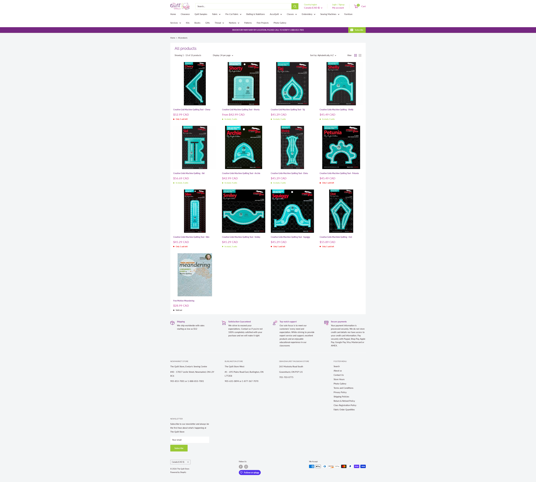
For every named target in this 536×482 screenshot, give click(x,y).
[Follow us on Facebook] (241, 467)
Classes (290, 14)
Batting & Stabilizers (255, 14)
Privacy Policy (340, 392)
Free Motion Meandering (183, 300)
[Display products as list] (360, 55)
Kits (188, 22)
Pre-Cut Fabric (231, 14)
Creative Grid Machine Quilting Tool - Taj (288, 109)
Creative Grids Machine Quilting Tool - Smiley (241, 237)
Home (173, 14)
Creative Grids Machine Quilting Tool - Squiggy (290, 237)
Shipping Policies (341, 396)
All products (182, 38)
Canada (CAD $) (178, 462)
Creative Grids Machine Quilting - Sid (188, 173)
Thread (218, 22)
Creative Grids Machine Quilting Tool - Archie (241, 173)
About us (338, 370)
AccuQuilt (274, 14)
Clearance (185, 14)
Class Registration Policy (345, 405)
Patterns (248, 22)
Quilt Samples (201, 14)
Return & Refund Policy (344, 401)
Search (337, 366)
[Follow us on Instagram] (246, 467)
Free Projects (263, 22)
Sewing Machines (328, 14)
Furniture (348, 14)
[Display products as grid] (355, 55)
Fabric (214, 14)
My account (338, 7)
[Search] (294, 6)
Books (197, 22)
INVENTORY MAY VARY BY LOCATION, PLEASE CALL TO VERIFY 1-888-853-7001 (268, 30)
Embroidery (307, 14)
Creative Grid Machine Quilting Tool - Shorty (240, 109)
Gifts (207, 22)
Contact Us (339, 375)
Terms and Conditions (343, 388)
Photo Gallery (280, 22)
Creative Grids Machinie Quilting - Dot (336, 237)
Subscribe (359, 30)
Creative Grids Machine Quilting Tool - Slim (191, 237)
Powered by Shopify (178, 472)
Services (174, 22)
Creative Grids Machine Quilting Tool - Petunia (339, 173)
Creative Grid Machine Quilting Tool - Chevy (191, 109)
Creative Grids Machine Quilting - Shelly (336, 109)
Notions (232, 22)
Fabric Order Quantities (344, 409)
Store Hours (339, 379)
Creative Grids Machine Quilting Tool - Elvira (289, 173)
